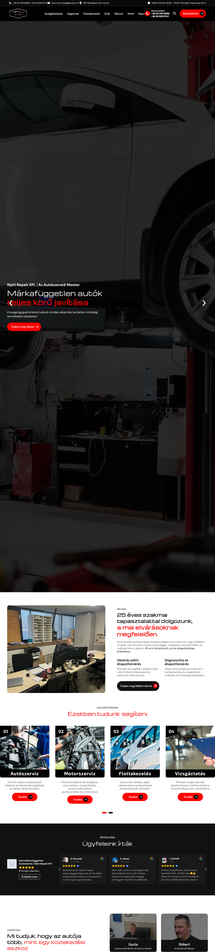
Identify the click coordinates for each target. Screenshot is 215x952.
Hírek (131, 13)
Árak (107, 13)
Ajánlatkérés (191, 13)
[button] (104, 812)
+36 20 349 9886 (160, 13)
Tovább (22, 796)
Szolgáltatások (54, 13)
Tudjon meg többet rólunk (136, 685)
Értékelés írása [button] (29, 876)
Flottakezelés (91, 13)
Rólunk (119, 13)
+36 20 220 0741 (160, 16)
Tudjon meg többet (22, 326)
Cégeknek (73, 13)
